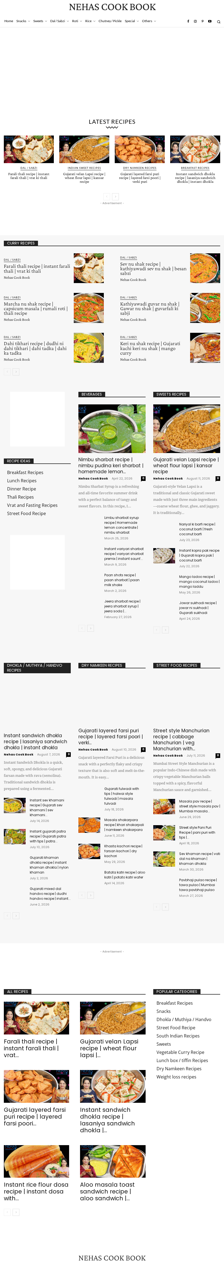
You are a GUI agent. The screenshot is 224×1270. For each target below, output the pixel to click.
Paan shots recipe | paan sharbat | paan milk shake (122, 580)
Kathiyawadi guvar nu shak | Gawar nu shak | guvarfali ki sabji (149, 308)
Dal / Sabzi (28, 167)
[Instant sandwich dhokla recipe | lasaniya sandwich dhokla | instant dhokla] (195, 149)
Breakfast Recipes (195, 167)
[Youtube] (209, 21)
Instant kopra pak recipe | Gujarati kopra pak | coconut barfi (199, 555)
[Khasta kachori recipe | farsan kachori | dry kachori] (89, 851)
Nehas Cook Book (17, 277)
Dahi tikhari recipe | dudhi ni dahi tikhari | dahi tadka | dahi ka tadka (35, 347)
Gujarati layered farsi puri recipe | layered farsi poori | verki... (110, 736)
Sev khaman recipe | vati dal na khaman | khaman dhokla (199, 858)
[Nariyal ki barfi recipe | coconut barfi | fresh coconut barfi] (164, 529)
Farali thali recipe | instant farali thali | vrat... (31, 1048)
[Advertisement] (112, 74)
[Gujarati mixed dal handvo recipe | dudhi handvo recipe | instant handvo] (15, 894)
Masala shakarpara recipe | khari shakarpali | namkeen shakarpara (124, 825)
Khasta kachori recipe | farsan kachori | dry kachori (123, 851)
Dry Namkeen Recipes (140, 167)
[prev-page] (106, 196)
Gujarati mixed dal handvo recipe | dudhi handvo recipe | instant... (50, 893)
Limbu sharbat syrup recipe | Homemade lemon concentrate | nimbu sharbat (121, 525)
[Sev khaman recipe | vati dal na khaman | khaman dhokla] (164, 859)
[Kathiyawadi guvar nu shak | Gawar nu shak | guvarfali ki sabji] (205, 308)
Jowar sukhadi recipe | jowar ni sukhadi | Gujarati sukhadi (198, 608)
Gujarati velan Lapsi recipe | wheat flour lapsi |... (109, 1048)
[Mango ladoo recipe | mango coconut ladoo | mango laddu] (164, 582)
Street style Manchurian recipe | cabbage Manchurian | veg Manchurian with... (181, 739)
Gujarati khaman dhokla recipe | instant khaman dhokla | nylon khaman (49, 865)
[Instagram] (195, 21)
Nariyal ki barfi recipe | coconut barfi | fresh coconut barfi (197, 529)
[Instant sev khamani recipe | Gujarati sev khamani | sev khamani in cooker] (15, 805)
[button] (218, 21)
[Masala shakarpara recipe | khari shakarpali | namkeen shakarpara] (89, 825)
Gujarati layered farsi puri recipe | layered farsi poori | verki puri (140, 178)
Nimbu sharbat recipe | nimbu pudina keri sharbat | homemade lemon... (110, 465)
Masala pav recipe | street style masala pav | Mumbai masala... (199, 806)
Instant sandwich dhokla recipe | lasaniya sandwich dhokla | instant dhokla (195, 178)
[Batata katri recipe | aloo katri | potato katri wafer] (89, 877)
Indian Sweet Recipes (84, 167)
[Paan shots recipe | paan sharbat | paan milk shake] (89, 579)
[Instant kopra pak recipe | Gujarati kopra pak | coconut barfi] (164, 555)
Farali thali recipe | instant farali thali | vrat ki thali (28, 176)
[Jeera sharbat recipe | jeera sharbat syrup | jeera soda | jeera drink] (89, 605)
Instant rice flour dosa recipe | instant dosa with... (36, 1191)
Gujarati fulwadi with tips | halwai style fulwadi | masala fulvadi (121, 796)
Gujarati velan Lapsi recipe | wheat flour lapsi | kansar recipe (84, 178)
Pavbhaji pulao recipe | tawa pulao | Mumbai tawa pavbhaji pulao (198, 885)
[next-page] (115, 196)
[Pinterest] (202, 21)
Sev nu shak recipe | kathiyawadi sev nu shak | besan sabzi (153, 268)
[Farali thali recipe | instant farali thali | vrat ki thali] (29, 149)
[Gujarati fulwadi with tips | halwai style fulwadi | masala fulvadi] (89, 794)
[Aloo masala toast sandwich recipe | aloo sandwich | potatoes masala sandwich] (112, 1161)
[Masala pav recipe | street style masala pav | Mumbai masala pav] (164, 806)
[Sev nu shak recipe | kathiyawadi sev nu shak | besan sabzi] (205, 268)
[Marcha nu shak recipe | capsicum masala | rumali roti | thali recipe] (89, 308)
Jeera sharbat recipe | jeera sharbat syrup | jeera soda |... (122, 606)
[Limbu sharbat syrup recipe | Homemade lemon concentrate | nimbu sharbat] (89, 521)
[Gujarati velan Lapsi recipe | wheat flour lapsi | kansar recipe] (84, 149)
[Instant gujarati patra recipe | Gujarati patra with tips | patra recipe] (15, 836)
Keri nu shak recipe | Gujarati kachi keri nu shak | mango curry (150, 347)
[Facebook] (187, 21)
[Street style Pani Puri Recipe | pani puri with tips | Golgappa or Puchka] (164, 832)
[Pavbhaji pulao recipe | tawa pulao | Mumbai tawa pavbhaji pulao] (164, 885)
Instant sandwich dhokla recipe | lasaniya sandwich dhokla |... (107, 1120)
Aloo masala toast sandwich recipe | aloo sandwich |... (107, 1191)
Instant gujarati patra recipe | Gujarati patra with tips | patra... (48, 836)
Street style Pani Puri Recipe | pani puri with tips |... (197, 832)
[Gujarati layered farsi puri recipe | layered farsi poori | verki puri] (140, 149)
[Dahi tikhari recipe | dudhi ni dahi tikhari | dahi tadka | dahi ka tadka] (89, 348)
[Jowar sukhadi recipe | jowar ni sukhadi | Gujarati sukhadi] (164, 608)
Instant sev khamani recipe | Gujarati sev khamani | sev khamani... (47, 807)
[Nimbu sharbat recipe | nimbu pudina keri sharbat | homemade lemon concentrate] (111, 428)
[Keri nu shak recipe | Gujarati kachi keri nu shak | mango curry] (205, 348)
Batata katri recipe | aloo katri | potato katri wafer (124, 875)
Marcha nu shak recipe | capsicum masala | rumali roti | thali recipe (36, 308)
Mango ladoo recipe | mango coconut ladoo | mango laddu (199, 581)
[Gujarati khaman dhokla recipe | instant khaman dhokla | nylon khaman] (15, 863)
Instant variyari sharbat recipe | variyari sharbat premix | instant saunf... (124, 553)
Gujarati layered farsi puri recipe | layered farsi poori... (35, 1116)
